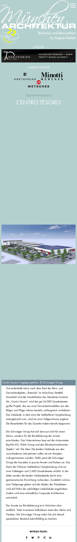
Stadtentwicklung (39, 95)
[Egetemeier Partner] (25, 76)
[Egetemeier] (38, 56)
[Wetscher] (38, 83)
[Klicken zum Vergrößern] (38, 244)
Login (4, 5)
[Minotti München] (52, 76)
